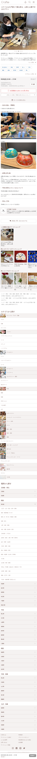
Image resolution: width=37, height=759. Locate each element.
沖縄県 (2, 729)
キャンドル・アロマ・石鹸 (13, 315)
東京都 (2, 504)
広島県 (2, 682)
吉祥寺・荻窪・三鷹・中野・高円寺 (9, 537)
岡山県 (2, 678)
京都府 (2, 656)
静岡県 (2, 635)
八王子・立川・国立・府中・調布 (9, 508)
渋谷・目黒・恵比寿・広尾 (7, 529)
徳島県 (2, 690)
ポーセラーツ (10, 368)
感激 (9, 70)
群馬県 (2, 592)
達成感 (21, 70)
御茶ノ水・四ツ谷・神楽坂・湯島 (9, 516)
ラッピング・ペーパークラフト (14, 417)
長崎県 (2, 712)
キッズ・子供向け (11, 453)
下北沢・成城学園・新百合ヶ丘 (8, 579)
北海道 (2, 491)
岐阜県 (2, 630)
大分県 (2, 720)
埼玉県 (2, 596)
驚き (30, 67)
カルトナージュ (10, 465)
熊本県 (2, 716)
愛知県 (2, 639)
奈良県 (2, 669)
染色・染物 (9, 433)
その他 (8, 477)
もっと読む (31, 62)
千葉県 (2, 600)
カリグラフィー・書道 (12, 376)
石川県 (2, 618)
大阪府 (2, 660)
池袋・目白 (3, 521)
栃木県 (2, 588)
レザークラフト (10, 413)
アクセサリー (10, 352)
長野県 (2, 626)
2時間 (17, 67)
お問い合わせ (4, 742)
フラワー (9, 331)
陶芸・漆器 (9, 429)
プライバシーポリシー (23, 737)
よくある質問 (4, 740)
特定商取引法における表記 (24, 740)
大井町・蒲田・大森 (5, 571)
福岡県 (2, 708)
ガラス (8, 425)
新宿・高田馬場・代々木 (6, 512)
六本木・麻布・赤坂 (5, 546)
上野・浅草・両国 (5, 525)
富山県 (2, 613)
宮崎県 (2, 725)
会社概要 (20, 742)
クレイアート (10, 372)
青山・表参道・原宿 (5, 550)
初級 (12, 67)
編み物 (8, 469)
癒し (27, 70)
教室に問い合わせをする (19, 221)
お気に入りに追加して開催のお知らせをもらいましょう (21, 95)
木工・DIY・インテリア (12, 445)
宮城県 (2, 495)
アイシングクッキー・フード (13, 457)
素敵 (3, 70)
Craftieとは (3, 734)
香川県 (2, 695)
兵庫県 (2, 665)
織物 (8, 437)
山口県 (2, 686)
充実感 (14, 70)
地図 (34, 84)
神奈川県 (3, 605)
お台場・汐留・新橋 (5, 562)
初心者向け (4, 67)
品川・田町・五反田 (5, 542)
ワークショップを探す (6, 737)
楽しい (23, 67)
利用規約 (20, 734)
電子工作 (9, 449)
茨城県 (2, 583)
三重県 (2, 643)
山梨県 (2, 622)
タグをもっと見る (29, 74)
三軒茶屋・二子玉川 (5, 533)
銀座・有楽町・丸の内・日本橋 (8, 554)
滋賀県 (2, 652)
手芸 (8, 388)
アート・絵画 (10, 421)
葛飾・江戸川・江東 (5, 575)
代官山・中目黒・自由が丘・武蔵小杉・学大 (11, 567)
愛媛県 (2, 699)
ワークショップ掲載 (5, 745)
